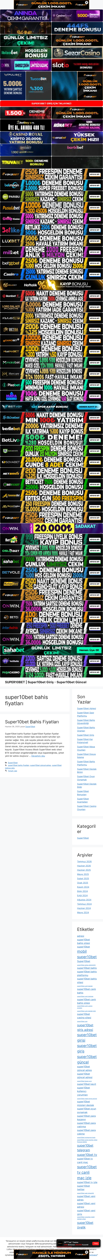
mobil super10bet (87, 954)
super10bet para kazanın (86, 1118)
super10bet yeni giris (86, 1212)
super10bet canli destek (85, 986)
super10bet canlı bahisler (85, 996)
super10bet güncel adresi (84, 1075)
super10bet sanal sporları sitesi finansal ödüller (87, 1141)
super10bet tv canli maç (85, 1160)
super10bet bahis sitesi (87, 980)
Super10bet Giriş (85, 735)
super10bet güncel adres (40, 765)
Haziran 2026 (84, 866)
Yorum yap (12, 771)
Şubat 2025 (83, 878)
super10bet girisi (87, 1037)
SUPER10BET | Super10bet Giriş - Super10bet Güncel (45, 682)
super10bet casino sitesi (84, 1016)
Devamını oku (38, 756)
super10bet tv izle (87, 1182)
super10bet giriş (87, 1048)
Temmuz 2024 (84, 904)
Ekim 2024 (82, 891)
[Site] (51, 174)
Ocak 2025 (82, 883)
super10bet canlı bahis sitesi (86, 1001)
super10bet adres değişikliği (86, 965)
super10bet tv (87, 1155)
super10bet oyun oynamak (86, 1110)
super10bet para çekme (86, 1132)
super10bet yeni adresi (86, 1205)
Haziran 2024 (84, 908)
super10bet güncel (87, 1059)
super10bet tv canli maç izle (87, 1172)
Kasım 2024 (83, 887)
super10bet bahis (87, 968)
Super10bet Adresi (86, 708)
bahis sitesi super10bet (83, 945)
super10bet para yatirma (86, 1125)
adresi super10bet (83, 938)
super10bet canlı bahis (86, 991)
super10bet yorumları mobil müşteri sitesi (86, 1218)
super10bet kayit (86, 1084)
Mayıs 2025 (83, 874)
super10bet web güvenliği (85, 1193)
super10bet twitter (83, 1188)
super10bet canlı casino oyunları (84, 1007)
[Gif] (51, 285)
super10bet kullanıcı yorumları (83, 1091)
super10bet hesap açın (84, 1081)
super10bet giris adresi (85, 1027)
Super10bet (13, 763)
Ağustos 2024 (84, 900)
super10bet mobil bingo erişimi (87, 1098)
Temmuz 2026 (84, 861)
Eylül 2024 (82, 895)
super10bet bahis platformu (87, 973)
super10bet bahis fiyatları (18, 765)
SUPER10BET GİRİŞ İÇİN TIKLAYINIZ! (51, 103)
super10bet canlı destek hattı (86, 1011)
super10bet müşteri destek (85, 1103)
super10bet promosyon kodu (86, 1137)
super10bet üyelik (85, 1225)
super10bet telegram (85, 1148)
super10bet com (82, 1021)
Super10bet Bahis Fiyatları (32, 721)
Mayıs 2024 (83, 912)
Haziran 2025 (84, 870)
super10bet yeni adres (86, 1198)
